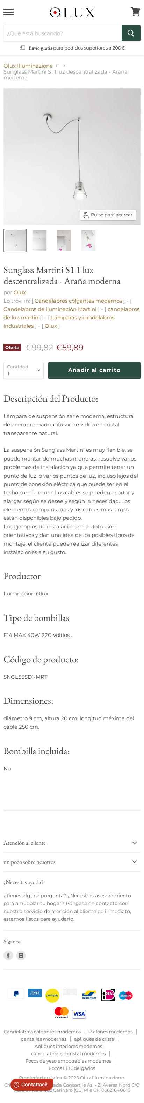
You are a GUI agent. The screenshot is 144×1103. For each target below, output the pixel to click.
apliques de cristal (95, 1039)
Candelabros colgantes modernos (78, 300)
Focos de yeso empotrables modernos (68, 1061)
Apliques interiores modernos (68, 1046)
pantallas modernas (43, 1039)
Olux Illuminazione (28, 66)
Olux (20, 292)
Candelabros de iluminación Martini (49, 309)
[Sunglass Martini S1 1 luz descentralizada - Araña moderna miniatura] (15, 240)
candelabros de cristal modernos (68, 1053)
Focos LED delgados (72, 1068)
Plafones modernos (110, 1031)
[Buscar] (131, 33)
